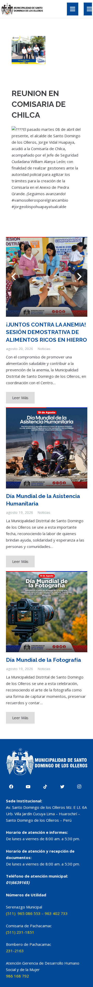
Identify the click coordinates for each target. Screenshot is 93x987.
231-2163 (15, 950)
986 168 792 (17, 976)
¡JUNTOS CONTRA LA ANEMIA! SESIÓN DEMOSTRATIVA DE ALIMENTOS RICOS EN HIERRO (46, 332)
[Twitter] (62, 787)
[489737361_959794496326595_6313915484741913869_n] (29, 50)
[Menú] (72, 9)
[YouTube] (28, 787)
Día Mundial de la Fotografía (43, 660)
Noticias (44, 348)
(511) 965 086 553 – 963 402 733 (37, 913)
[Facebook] (11, 787)
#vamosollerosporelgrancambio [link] (40, 200)
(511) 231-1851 (20, 932)
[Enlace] (22, 9)
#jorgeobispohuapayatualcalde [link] (39, 206)
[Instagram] (79, 787)
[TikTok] (45, 787)
